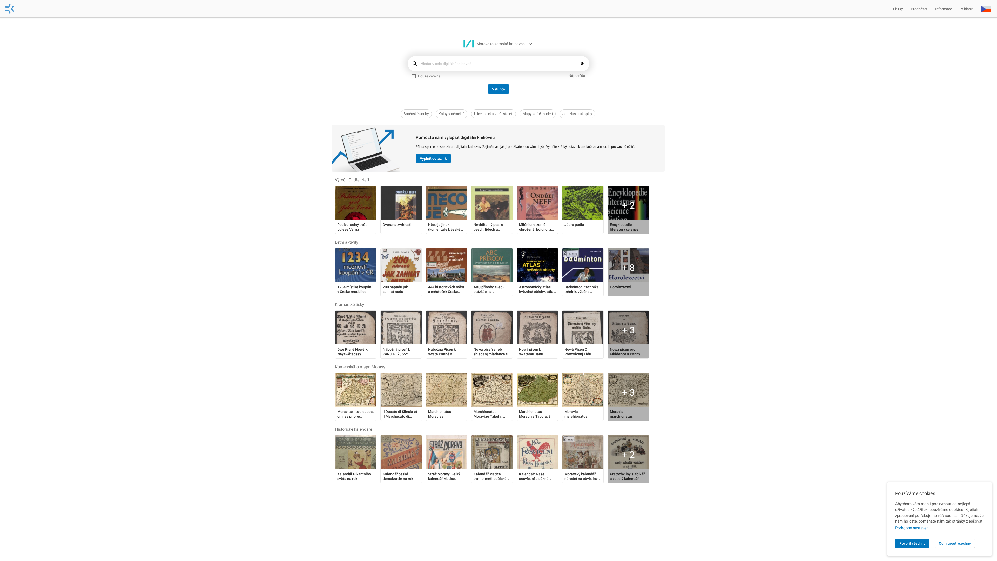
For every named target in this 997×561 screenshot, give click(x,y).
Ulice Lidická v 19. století (493, 114)
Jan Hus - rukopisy (577, 114)
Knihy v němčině (451, 114)
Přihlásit (966, 9)
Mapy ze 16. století (538, 114)
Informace (943, 9)
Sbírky (898, 9)
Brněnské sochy (416, 114)
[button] (986, 9)
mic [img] (582, 63)
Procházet (919, 9)
